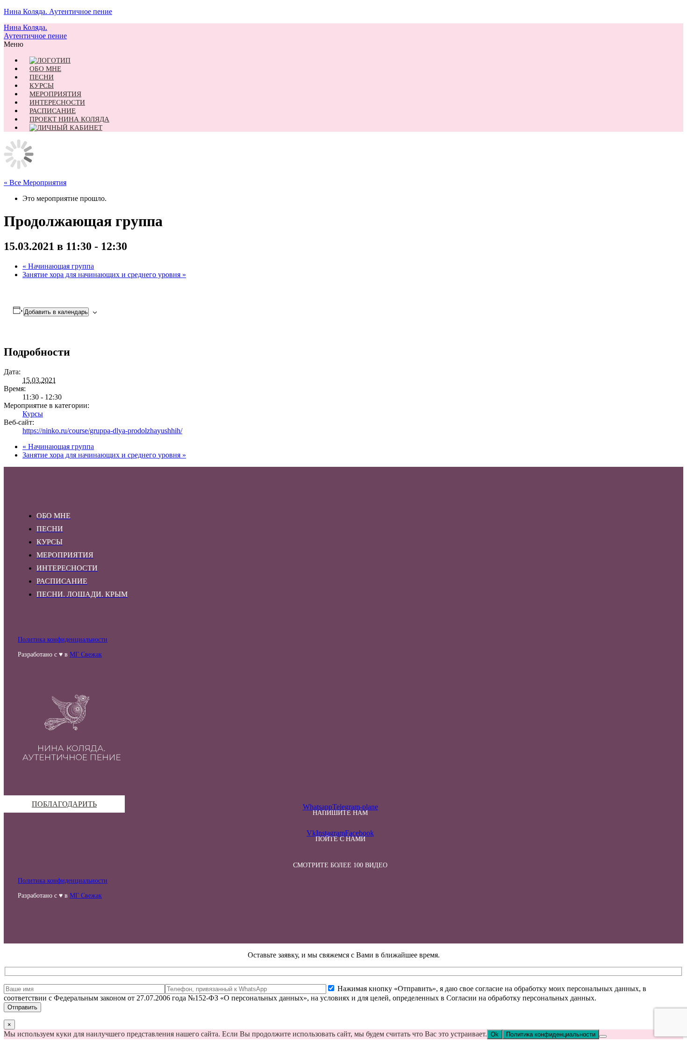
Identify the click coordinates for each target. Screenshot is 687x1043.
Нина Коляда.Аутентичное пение (35, 31)
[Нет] (603, 1036)
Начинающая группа (58, 266)
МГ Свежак (86, 654)
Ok (495, 1034)
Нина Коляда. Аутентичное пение (58, 11)
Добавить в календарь (56, 311)
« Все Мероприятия (35, 182)
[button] (340, 44)
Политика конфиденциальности (62, 639)
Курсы (32, 414)
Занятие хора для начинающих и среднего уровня (104, 275)
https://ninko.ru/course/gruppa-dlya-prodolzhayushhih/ (102, 431)
